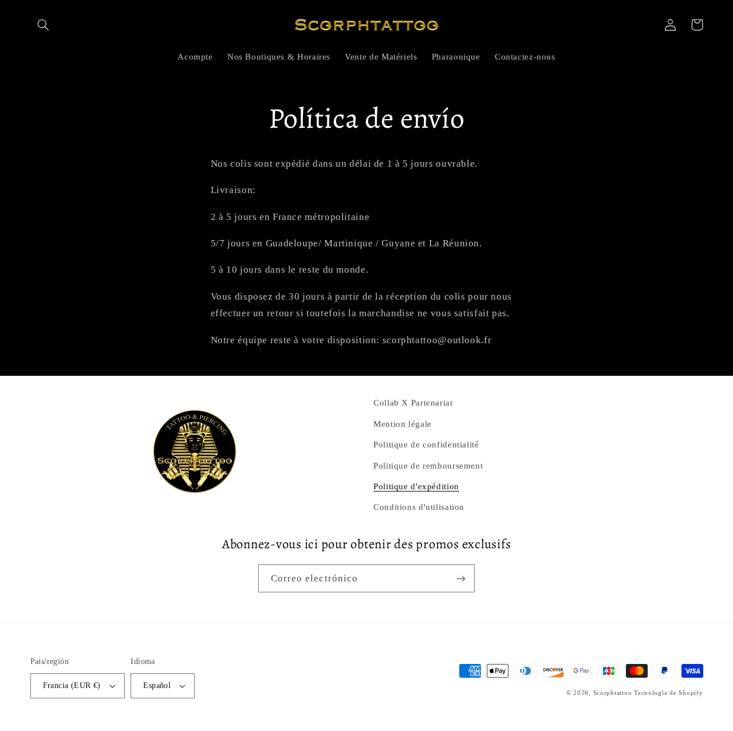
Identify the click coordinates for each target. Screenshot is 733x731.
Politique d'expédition (416, 486)
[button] (43, 24)
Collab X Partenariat (413, 402)
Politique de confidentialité (426, 444)
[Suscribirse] (461, 578)
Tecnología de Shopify (668, 693)
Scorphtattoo (614, 693)
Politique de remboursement (428, 465)
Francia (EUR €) (72, 685)
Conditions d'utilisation (418, 507)
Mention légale (402, 424)
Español (157, 685)
